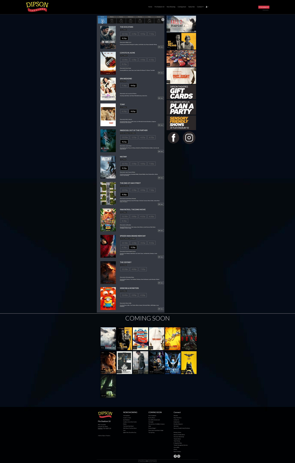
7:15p (151, 34)
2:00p (134, 216)
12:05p (125, 190)
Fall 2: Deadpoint (152, 415)
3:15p (142, 243)
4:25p (142, 137)
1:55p (134, 137)
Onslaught (150, 422)
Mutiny (125, 424)
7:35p (142, 269)
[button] (207, 6)
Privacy (175, 449)
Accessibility (176, 447)
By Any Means (151, 417)
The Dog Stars (126, 415)
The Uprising (151, 432)
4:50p (142, 190)
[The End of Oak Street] (108, 193)
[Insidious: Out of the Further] (108, 140)
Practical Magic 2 (152, 428)
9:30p (124, 194)
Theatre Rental (177, 438)
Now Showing (171, 7)
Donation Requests (178, 424)
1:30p (134, 59)
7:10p (151, 190)
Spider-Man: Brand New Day (129, 432)
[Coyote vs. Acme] (108, 63)
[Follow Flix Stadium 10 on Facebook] (175, 456)
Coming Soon (182, 7)
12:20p (125, 269)
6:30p (124, 247)
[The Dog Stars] (108, 37)
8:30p (124, 221)
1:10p (134, 243)
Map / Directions (177, 417)
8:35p (124, 64)
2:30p (134, 190)
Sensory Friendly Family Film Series (182, 428)
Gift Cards (176, 426)
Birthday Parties (177, 432)
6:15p (151, 59)
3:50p (142, 59)
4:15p (142, 216)
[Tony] (108, 114)
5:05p (142, 164)
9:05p (133, 111)
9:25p (124, 142)
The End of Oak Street (128, 426)
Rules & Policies (177, 451)
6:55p (151, 137)
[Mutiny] (108, 167)
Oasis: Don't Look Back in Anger (155, 430)
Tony (124, 430)
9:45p (133, 85)
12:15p (125, 34)
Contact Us (176, 419)
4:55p (142, 34)
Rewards (176, 415)
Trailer (161, 47)
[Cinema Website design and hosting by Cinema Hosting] (147, 460)
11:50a (125, 216)
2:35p (134, 34)
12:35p (125, 164)
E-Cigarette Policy (178, 443)
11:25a (125, 137)
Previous (98, 19)
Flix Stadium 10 (159, 7)
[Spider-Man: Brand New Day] (108, 246)
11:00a (125, 59)
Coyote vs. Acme (127, 417)
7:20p (151, 164)
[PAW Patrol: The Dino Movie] (108, 220)
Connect (199, 7)
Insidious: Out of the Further (130, 422)
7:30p (124, 85)
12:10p (125, 243)
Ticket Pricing (177, 441)
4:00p (134, 269)
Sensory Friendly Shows (179, 434)
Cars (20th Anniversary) (154, 419)
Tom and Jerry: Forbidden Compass (156, 424)
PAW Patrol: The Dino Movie (130, 428)
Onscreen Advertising (179, 436)
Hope (149, 426)
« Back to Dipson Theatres (104, 435)
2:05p (134, 295)
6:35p (124, 111)
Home (150, 7)
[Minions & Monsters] (108, 298)
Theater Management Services (181, 445)
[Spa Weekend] (108, 89)
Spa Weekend (126, 419)
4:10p (142, 295)
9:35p (124, 38)
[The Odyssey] (108, 272)
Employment (176, 422)
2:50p (134, 164)
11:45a (125, 295)
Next (162, 19)
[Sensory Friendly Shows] (181, 122)
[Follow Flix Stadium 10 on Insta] (178, 456)
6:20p (151, 216)
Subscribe (191, 7)
